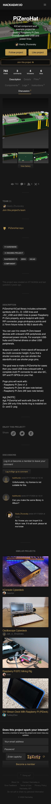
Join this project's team (14, 210)
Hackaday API (25, 788)
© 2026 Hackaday (25, 797)
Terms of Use (25, 785)
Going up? (26, 775)
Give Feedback (10, 785)
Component (9, 263)
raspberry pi (10, 259)
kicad (32, 259)
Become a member (10, 733)
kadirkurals (16, 477)
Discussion (24, 90)
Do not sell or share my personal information (25, 791)
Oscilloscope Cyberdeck (15, 630)
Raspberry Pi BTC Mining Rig (17, 671)
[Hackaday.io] (12, 5)
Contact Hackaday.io (31, 782)
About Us (15, 782)
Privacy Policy (41, 785)
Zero (23, 259)
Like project (38, 52)
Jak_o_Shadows (15, 633)
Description (15, 79)
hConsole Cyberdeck (13, 589)
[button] (45, 5)
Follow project (16, 52)
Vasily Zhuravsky (27, 44)
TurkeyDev (12, 715)
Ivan (9, 674)
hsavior (10, 593)
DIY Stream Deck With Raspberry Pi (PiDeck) (25, 711)
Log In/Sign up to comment (17, 471)
